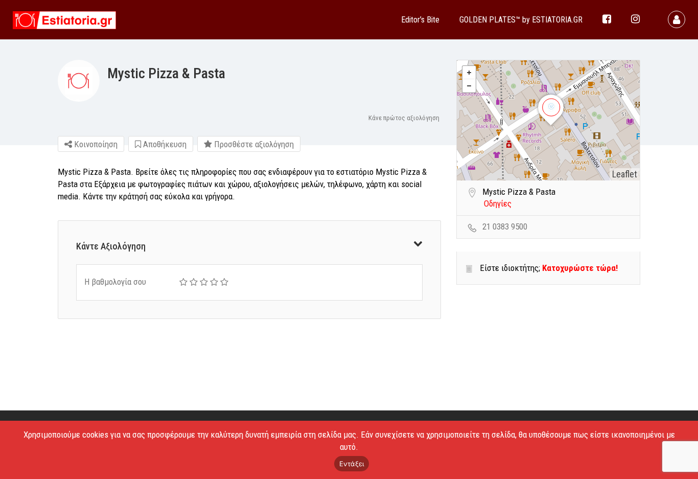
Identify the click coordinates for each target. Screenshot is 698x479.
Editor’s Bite (420, 20)
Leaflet (624, 174)
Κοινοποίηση (95, 144)
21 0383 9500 (504, 226)
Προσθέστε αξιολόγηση (253, 144)
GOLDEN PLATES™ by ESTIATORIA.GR (521, 20)
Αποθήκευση (164, 144)
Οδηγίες (497, 203)
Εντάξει (351, 464)
